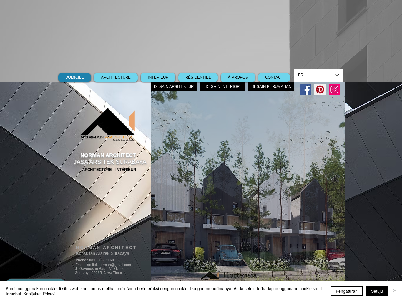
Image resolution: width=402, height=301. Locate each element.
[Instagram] (334, 89)
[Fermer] (394, 291)
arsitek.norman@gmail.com (109, 265)
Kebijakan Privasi (39, 294)
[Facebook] (305, 89)
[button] (248, 183)
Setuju (377, 291)
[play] (329, 278)
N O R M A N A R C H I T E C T (106, 247)
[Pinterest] (320, 89)
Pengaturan (347, 291)
